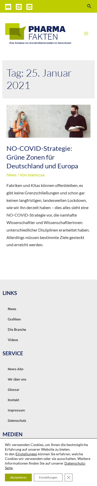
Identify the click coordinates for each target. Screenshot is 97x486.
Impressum (16, 410)
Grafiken (14, 319)
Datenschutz (17, 421)
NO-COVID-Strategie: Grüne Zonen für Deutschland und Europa (42, 157)
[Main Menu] (86, 33)
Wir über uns (17, 379)
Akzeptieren (18, 477)
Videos (13, 340)
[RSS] (19, 7)
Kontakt (13, 400)
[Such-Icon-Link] (89, 6)
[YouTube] (8, 7)
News (11, 174)
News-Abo (15, 369)
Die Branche (17, 329)
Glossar (13, 390)
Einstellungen (26, 454)
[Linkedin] (29, 7)
